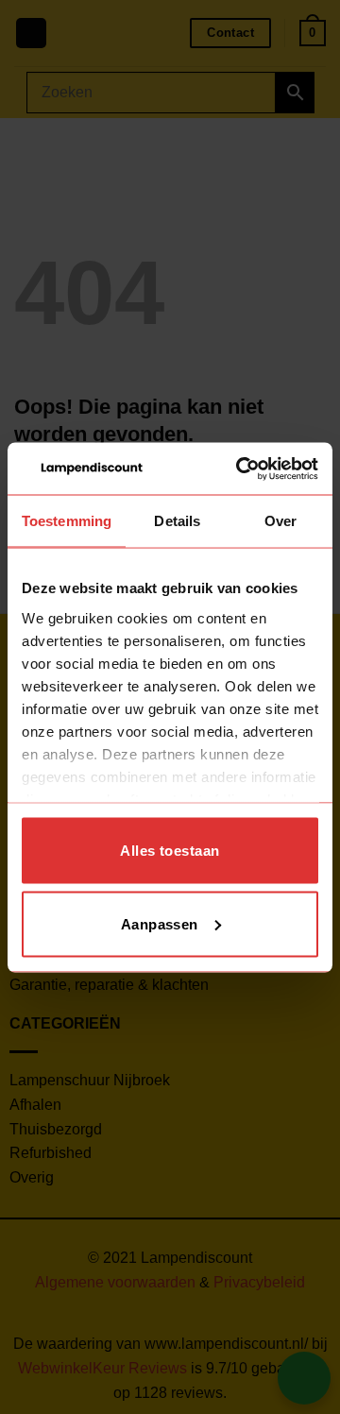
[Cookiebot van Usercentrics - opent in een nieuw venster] (240, 468)
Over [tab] (280, 521)
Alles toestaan (169, 851)
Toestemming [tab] (66, 521)
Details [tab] (177, 521)
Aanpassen (159, 923)
